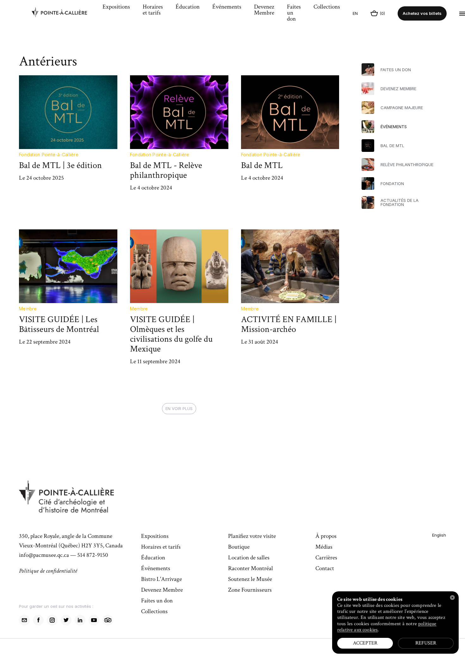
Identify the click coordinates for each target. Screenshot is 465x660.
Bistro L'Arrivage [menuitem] (161, 579)
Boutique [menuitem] (239, 547)
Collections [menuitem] (326, 7)
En (355, 13)
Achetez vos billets (422, 13)
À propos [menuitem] (326, 536)
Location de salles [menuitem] (249, 558)
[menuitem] (64, 13)
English (439, 535)
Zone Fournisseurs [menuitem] (250, 590)
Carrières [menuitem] (326, 558)
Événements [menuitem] (226, 7)
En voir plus (179, 408)
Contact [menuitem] (324, 568)
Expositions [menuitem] (116, 7)
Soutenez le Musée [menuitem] (250, 579)
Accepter (365, 643)
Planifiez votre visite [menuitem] (252, 536)
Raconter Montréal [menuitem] (250, 568)
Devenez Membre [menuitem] (264, 10)
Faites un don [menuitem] (294, 13)
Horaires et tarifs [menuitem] (153, 10)
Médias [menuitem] (323, 547)
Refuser (425, 643)
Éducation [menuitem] (188, 7)
